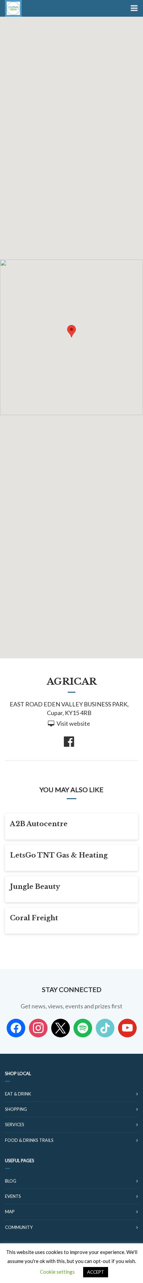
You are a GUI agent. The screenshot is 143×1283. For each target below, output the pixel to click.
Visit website (73, 723)
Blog (10, 1181)
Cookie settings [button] (57, 1272)
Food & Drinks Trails (29, 1140)
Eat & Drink (18, 1093)
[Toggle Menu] (133, 8)
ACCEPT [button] (95, 1272)
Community (19, 1227)
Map (10, 1211)
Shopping (16, 1109)
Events (13, 1196)
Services (14, 1124)
